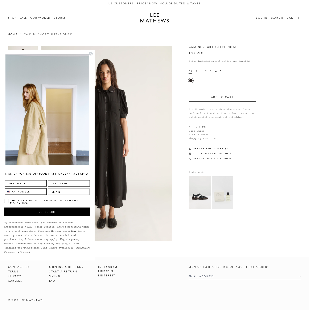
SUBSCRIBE (47, 211)
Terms (13, 271)
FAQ (52, 280)
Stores (60, 17)
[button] (106, 143)
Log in (261, 17)
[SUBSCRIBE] (298, 276)
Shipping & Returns (66, 267)
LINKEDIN (105, 271)
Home (13, 34)
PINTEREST (107, 275)
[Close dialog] (91, 53)
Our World (40, 17)
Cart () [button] (294, 17)
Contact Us (19, 267)
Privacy (14, 276)
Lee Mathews (31, 300)
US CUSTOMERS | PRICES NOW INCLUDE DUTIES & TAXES (154, 3)
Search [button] (277, 17)
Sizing (54, 276)
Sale (23, 17)
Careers (15, 280)
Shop (12, 17)
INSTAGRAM (108, 267)
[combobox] (10, 192)
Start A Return (63, 271)
